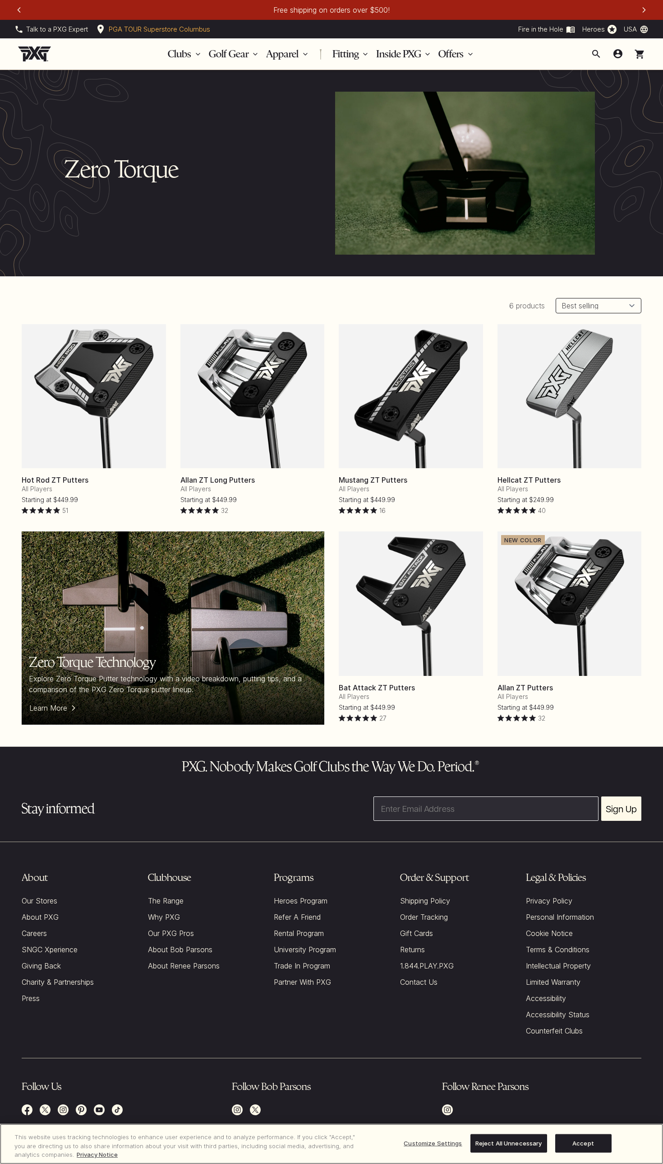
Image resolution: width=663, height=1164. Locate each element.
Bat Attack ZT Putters (377, 687)
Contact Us (418, 982)
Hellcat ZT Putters (529, 479)
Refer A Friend (297, 917)
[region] (331, 1144)
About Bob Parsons (180, 949)
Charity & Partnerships (58, 982)
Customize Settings (433, 1142)
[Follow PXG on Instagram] (63, 1109)
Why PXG (164, 917)
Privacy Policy (549, 900)
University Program (305, 949)
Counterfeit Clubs (554, 1030)
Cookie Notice (549, 933)
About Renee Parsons (184, 965)
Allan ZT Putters (525, 687)
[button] (640, 54)
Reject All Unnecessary (508, 1142)
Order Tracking (424, 917)
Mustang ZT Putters (373, 479)
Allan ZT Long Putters (217, 479)
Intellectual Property (558, 965)
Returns (412, 949)
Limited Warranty (553, 982)
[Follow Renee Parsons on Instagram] (447, 1109)
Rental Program (299, 933)
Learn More (48, 707)
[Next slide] (644, 10)
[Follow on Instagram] (237, 1109)
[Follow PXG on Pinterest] (81, 1109)
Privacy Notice (97, 1154)
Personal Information (560, 917)
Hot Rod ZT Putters (55, 479)
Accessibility (546, 998)
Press (31, 998)
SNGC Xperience (50, 949)
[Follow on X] (255, 1109)
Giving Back (41, 965)
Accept (583, 1142)
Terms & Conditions (557, 949)
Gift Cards (416, 933)
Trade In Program (302, 965)
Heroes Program (300, 900)
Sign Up (621, 809)
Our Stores (39, 900)
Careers (34, 933)
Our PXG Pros (171, 933)
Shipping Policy (425, 900)
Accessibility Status (557, 1014)
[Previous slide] (19, 10)
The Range (166, 900)
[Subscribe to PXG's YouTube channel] (99, 1109)
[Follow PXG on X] (45, 1109)
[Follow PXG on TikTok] (117, 1109)
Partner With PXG (302, 982)
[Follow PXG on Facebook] (27, 1109)
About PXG (40, 917)
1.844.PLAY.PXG (427, 965)
